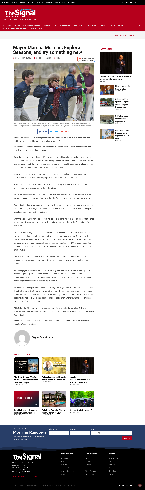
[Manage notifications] (140, 485)
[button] (140, 25)
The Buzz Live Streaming (24, 26)
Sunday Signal (21, 29)
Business (47, 26)
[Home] (112, 35)
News (9, 26)
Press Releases (36, 29)
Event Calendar (91, 26)
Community (78, 26)
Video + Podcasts (117, 26)
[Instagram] (135, 2)
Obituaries (71, 3)
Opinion (104, 26)
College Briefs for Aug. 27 (81, 410)
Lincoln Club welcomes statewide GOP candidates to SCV (81, 380)
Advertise (49, 3)
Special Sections (8, 29)
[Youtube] (131, 2)
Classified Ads (60, 3)
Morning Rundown (18, 3)
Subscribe (5, 3)
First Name (53, 429)
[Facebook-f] (119, 485)
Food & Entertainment (62, 26)
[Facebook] (122, 2)
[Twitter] (127, 2)
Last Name (74, 429)
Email (93, 429)
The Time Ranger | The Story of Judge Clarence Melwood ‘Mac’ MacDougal (26, 380)
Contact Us (40, 3)
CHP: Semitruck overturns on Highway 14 (122, 118)
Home (4, 26)
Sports (37, 26)
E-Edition (30, 3)
